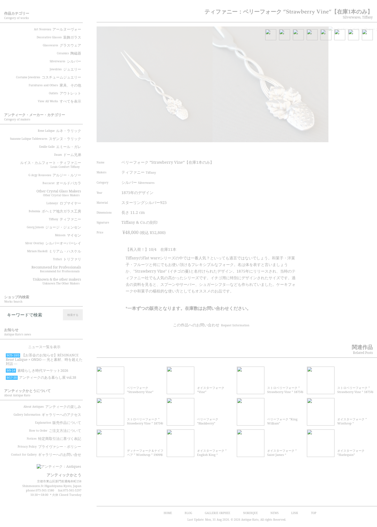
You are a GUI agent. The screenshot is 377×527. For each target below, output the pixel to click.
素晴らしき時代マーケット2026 (37, 370)
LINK (294, 513)
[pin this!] (245, 149)
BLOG (188, 513)
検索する (72, 315)
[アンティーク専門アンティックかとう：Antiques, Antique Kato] (50, 465)
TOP (313, 513)
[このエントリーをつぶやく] (256, 149)
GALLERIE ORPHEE (217, 513)
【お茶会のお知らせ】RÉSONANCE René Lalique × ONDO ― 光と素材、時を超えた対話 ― (44, 359)
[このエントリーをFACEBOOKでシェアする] (266, 149)
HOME (168, 513)
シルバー (138, 182)
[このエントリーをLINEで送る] (297, 149)
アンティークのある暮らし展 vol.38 (41, 377)
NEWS (274, 513)
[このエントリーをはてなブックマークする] (287, 149)
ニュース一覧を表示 (44, 347)
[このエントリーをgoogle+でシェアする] (277, 149)
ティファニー (138, 172)
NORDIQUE (250, 513)
